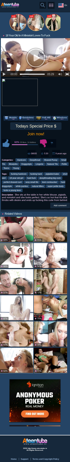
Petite (64, 164)
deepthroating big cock (50, 178)
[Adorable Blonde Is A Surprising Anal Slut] (50, 308)
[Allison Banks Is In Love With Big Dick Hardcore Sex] (50, 255)
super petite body (56, 186)
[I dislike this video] (43, 143)
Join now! (35, 134)
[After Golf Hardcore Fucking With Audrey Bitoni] (16, 281)
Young (16, 168)
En (66, 5)
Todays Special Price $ (35, 126)
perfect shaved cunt (13, 182)
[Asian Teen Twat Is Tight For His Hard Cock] (16, 334)
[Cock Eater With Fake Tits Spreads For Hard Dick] (50, 360)
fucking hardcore (19, 174)
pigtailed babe (52, 174)
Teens (6, 168)
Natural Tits (52, 164)
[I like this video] (6, 143)
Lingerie (39, 164)
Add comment (60, 205)
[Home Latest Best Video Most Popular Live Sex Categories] (51, 5)
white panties (22, 186)
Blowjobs (13, 164)
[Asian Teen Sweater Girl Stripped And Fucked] (50, 229)
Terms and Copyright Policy (45, 459)
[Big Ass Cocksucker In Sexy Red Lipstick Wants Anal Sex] (16, 229)
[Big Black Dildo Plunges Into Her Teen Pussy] (16, 255)
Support (24, 459)
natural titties (38, 186)
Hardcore (21, 160)
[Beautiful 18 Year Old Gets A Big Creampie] (50, 281)
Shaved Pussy (50, 160)
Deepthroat (35, 160)
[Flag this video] (52, 143)
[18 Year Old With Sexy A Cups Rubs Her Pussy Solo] (16, 308)
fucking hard (36, 174)
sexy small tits (31, 182)
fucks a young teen (12, 190)
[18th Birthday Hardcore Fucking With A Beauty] (16, 360)
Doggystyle (26, 164)
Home (14, 459)
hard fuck (31, 178)
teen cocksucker (49, 182)
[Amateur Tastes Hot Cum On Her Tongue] (50, 334)
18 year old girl (16, 178)
